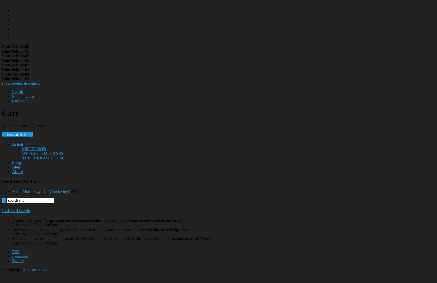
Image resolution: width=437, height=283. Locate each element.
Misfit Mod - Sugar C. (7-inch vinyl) (41, 191)
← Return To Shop (17, 134)
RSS (15, 252)
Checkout (20, 101)
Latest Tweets (16, 210)
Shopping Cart (23, 96)
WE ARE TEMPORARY (43, 153)
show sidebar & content (21, 83)
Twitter (18, 261)
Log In (17, 92)
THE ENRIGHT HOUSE (43, 158)
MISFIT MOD (34, 149)
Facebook (20, 256)
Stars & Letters (35, 269)
